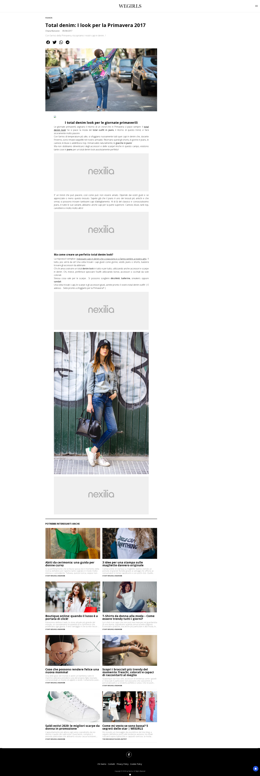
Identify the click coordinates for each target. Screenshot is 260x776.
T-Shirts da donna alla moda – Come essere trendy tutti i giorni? (128, 617)
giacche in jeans (124, 143)
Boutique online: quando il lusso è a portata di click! (71, 617)
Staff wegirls (51, 576)
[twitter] (54, 44)
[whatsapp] (61, 44)
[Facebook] (127, 753)
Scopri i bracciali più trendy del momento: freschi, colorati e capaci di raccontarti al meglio (128, 672)
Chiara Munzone (52, 31)
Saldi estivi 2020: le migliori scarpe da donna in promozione (72, 727)
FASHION (48, 18)
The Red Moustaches (111, 739)
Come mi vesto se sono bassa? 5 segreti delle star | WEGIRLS (125, 727)
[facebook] (48, 44)
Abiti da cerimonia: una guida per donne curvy (69, 564)
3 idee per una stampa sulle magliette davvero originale (123, 564)
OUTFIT (124, 739)
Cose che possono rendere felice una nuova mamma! (72, 671)
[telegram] (67, 44)
